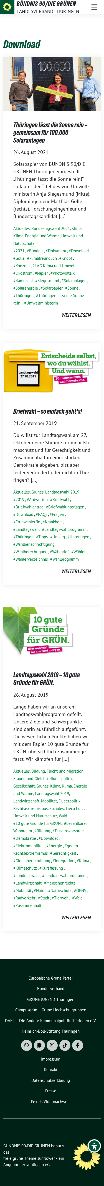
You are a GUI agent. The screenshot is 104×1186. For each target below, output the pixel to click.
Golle (20, 258)
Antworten (38, 499)
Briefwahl (60, 499)
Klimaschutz (26, 868)
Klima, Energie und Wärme (36, 235)
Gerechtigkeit (64, 853)
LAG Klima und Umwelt (55, 265)
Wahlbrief (60, 551)
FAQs (42, 514)
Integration (64, 860)
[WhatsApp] (26, 1045)
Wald (63, 815)
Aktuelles (21, 228)
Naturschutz (61, 890)
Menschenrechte (61, 883)
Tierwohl (62, 898)
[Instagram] (52, 1045)
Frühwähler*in (28, 521)
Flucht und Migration (65, 771)
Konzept (23, 265)
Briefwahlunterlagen (66, 507)
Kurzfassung (52, 868)
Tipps (43, 536)
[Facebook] (77, 1045)
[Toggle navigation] (94, 7)
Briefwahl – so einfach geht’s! (47, 411)
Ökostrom (24, 273)
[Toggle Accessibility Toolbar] (94, 1146)
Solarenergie (27, 288)
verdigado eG (38, 1164)
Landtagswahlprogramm (65, 529)
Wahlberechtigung (31, 551)
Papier (42, 273)
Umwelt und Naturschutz (35, 815)
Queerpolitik (69, 801)
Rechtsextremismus (30, 808)
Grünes (37, 492)
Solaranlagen (75, 280)
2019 (20, 499)
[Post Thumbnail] (52, 83)
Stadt (44, 898)
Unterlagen (79, 536)
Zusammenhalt (28, 905)
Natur (41, 890)
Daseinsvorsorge (69, 830)
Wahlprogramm (65, 559)
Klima (77, 228)
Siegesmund (48, 280)
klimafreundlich (43, 258)
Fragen (58, 514)
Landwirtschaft (26, 801)
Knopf (67, 258)
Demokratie (26, 838)
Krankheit (53, 521)
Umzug (58, 536)
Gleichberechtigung (33, 860)
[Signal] (39, 1045)
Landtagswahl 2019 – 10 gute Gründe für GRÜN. (46, 678)
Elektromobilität (30, 845)
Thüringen (25, 295)
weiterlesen (76, 315)
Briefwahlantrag (30, 507)
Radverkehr (25, 898)
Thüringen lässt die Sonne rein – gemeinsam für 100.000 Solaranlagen (50, 132)
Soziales (56, 808)
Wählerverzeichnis (32, 559)
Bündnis (36, 250)
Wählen (80, 551)
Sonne (72, 288)
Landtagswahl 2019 (62, 492)
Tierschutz (74, 808)
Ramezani (24, 280)
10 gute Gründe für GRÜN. (39, 823)
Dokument (57, 250)
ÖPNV (81, 890)
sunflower (46, 1158)
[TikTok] (64, 1045)
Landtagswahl (28, 529)
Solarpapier (53, 288)
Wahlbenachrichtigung (35, 544)
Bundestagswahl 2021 (50, 228)
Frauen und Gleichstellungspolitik (42, 778)
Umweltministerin (42, 303)
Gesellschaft (24, 786)
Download (80, 250)
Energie (55, 845)
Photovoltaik (64, 273)
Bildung (38, 771)
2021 (20, 250)
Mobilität (49, 801)
